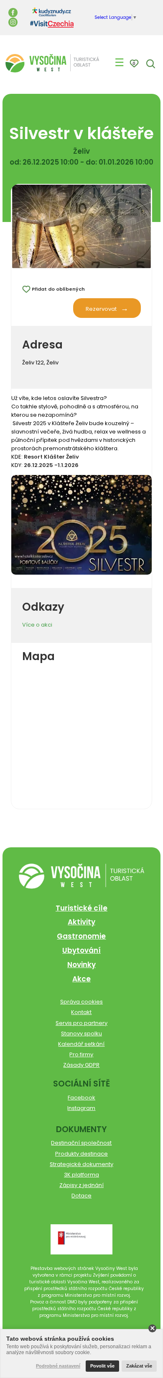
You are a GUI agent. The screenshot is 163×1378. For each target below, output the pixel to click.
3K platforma (81, 1175)
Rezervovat (101, 309)
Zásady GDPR (81, 1065)
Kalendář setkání (81, 1044)
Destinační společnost (81, 1143)
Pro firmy (81, 1054)
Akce (81, 979)
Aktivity (81, 922)
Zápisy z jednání (81, 1185)
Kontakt (81, 1012)
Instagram (81, 1108)
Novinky (81, 965)
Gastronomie (81, 936)
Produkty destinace (81, 1154)
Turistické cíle (81, 908)
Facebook (81, 1098)
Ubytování (81, 950)
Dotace (81, 1196)
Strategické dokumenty (81, 1164)
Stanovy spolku (81, 1033)
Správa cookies (81, 1002)
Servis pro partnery (81, 1023)
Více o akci (37, 625)
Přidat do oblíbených (58, 289)
